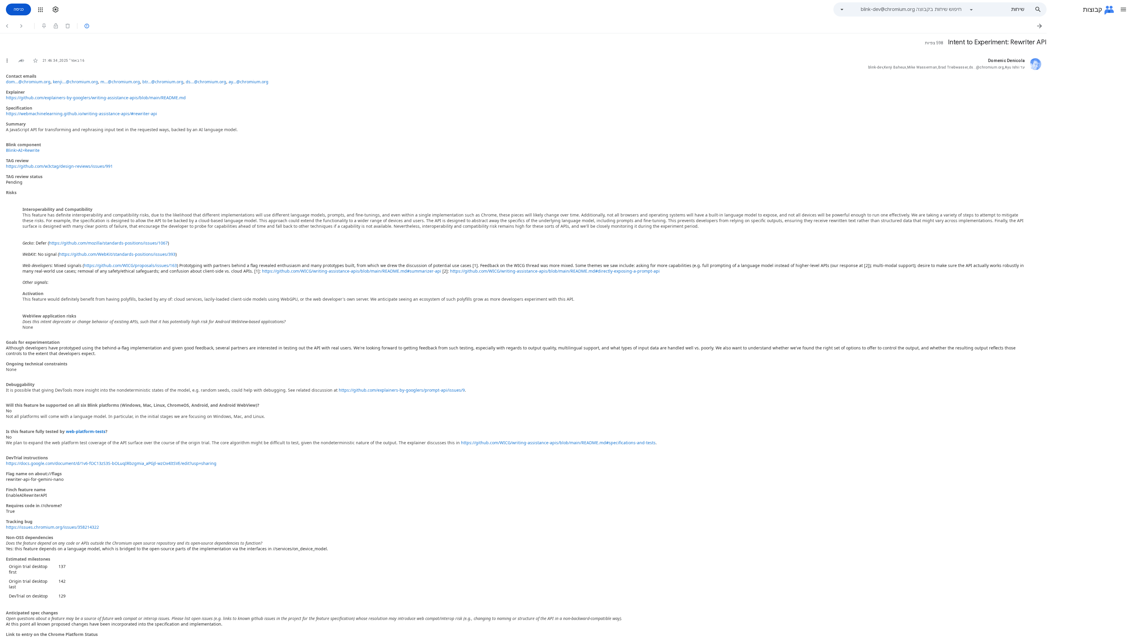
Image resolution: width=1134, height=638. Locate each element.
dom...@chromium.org (28, 81)
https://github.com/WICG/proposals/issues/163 (130, 265)
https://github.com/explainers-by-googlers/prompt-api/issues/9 (402, 390)
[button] (1123, 9)
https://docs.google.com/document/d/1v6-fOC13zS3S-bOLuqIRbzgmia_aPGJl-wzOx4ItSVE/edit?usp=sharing (111, 463)
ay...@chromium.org (248, 81)
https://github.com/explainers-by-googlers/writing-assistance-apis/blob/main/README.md (96, 97)
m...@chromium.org (120, 81)
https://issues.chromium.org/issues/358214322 (52, 527)
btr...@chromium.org (162, 81)
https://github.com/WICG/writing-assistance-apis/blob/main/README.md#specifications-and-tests (558, 442)
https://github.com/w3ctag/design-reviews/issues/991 (59, 166)
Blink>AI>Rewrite (23, 150)
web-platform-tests (85, 431)
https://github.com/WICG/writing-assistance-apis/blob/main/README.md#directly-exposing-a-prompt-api (555, 271)
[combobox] (905, 9)
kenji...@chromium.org (75, 81)
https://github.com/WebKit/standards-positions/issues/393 (117, 254)
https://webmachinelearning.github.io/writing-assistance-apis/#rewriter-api (81, 113)
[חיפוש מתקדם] (842, 9)
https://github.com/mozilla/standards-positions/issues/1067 (108, 243)
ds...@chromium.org (206, 81)
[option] (996, 9)
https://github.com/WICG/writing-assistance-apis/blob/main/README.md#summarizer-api (351, 271)
